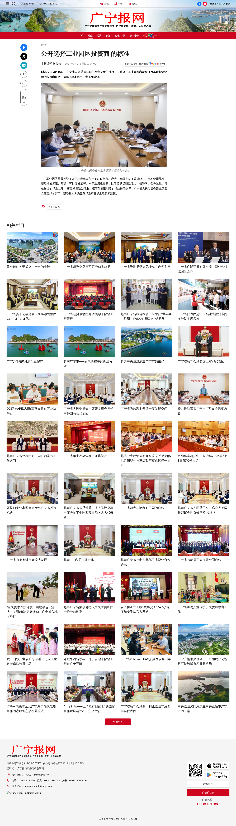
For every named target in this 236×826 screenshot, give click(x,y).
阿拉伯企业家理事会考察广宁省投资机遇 (31, 510)
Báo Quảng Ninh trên (136, 63)
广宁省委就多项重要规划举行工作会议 (145, 808)
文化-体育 (120, 35)
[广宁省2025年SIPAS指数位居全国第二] (146, 639)
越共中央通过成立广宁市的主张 (142, 361)
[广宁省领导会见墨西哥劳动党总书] (89, 247)
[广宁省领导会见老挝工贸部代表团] (203, 341)
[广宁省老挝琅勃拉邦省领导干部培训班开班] (89, 294)
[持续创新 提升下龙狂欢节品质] (89, 734)
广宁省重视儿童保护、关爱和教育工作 (202, 609)
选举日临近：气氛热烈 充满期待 (200, 805)
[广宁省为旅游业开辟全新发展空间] (146, 389)
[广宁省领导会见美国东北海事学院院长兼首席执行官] (146, 734)
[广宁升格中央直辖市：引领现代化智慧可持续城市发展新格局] (203, 639)
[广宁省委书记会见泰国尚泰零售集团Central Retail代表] (32, 294)
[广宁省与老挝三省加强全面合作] (203, 540)
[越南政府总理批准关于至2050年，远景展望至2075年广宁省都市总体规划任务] (32, 734)
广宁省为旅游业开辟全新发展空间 (144, 408)
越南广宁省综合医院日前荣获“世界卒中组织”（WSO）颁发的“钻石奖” (146, 316)
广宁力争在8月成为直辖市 (25, 361)
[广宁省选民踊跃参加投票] (32, 785)
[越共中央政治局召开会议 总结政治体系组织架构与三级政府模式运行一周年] (146, 436)
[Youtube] (205, 4)
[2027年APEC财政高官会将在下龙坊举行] (32, 389)
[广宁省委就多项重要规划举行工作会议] (146, 785)
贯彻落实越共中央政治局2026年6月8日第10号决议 (203, 458)
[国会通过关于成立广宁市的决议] (32, 247)
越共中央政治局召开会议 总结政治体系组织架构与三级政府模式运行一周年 (146, 460)
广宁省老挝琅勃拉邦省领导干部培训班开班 (88, 316)
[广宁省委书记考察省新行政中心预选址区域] (203, 734)
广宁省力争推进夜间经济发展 (27, 560)
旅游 (108, 35)
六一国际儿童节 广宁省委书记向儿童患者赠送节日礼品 (32, 661)
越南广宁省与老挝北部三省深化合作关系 (145, 562)
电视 (106, 4)
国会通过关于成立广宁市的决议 (28, 267)
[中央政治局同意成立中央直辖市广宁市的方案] (203, 686)
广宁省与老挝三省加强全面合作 (199, 560)
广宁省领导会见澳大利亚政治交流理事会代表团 (145, 708)
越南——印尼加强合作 (79, 560)
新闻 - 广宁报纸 (118, 20)
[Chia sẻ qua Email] (23, 65)
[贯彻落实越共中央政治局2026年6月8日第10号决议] (203, 436)
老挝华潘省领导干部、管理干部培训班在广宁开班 (88, 661)
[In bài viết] (23, 83)
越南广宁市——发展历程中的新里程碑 (88, 363)
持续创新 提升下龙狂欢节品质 (84, 753)
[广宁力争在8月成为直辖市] (32, 341)
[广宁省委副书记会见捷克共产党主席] (146, 247)
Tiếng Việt (215, 3)
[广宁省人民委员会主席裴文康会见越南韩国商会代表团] (89, 389)
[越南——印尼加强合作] (89, 540)
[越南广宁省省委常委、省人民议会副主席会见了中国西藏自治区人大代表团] (89, 488)
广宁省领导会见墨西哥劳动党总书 (87, 267)
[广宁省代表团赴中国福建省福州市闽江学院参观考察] (203, 294)
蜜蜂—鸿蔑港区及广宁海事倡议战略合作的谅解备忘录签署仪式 (31, 708)
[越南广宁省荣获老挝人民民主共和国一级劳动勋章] (89, 587)
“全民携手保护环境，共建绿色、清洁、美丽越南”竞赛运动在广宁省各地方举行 (32, 611)
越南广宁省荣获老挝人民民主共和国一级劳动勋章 (88, 609)
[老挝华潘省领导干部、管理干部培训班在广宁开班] (89, 639)
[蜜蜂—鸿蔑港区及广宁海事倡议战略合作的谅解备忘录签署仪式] (32, 686)
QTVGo (150, 35)
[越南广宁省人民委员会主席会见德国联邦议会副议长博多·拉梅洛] (203, 488)
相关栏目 (16, 225)
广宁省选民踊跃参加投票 (24, 805)
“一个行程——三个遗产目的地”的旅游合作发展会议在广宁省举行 (89, 708)
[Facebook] (199, 4)
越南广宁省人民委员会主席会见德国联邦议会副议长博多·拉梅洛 (202, 510)
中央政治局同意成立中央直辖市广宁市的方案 (202, 708)
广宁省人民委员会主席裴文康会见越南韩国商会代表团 (88, 411)
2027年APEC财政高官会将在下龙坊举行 (31, 411)
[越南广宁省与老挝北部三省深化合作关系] (146, 540)
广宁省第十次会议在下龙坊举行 (85, 456)
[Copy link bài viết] (23, 74)
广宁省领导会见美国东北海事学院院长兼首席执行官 (145, 756)
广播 (120, 4)
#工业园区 (54, 207)
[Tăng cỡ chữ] (23, 92)
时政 (90, 35)
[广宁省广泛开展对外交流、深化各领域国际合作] (203, 247)
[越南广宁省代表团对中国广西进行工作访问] (32, 436)
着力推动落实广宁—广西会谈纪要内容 (202, 411)
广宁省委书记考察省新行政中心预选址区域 (202, 756)
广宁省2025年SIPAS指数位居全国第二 (146, 661)
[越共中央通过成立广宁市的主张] (146, 341)
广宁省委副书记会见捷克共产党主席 (145, 267)
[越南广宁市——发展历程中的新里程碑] (89, 341)
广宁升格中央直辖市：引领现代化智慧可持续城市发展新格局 (202, 661)
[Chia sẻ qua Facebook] (23, 47)
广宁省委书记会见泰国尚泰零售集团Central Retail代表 (31, 316)
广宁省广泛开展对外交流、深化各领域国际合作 (202, 269)
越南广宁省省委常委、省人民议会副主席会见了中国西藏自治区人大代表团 (88, 512)
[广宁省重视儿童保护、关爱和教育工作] (203, 587)
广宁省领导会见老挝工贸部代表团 (201, 361)
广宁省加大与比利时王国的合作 (142, 508)
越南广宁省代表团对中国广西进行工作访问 (31, 458)
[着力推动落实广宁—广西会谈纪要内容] (203, 389)
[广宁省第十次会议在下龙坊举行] (89, 436)
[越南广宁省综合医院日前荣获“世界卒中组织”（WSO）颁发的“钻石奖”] (146, 294)
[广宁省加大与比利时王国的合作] (146, 488)
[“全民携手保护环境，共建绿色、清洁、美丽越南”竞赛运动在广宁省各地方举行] (32, 587)
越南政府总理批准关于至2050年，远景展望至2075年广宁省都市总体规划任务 (32, 758)
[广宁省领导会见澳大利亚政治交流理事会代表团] (146, 686)
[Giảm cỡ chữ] (23, 102)
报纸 (134, 4)
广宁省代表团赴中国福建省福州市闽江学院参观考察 (202, 316)
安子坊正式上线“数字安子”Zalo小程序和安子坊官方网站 (145, 609)
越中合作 (134, 35)
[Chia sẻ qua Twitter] (23, 56)
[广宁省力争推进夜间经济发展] (32, 540)
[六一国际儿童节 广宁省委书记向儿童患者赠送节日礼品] (32, 639)
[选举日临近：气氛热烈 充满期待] (203, 785)
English (226, 3)
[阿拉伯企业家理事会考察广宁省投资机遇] (32, 488)
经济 (99, 35)
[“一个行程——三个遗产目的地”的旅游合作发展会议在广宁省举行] (89, 686)
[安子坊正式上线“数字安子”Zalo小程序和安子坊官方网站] (146, 587)
